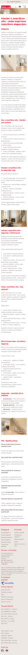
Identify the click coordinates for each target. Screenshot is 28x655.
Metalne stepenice (19, 539)
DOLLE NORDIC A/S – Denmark (9, 609)
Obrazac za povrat (6, 601)
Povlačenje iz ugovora (6, 592)
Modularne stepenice (6, 537)
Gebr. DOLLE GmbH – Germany (9, 614)
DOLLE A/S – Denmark (7, 616)
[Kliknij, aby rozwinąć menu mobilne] (24, 7)
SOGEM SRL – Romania (7, 638)
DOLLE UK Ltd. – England (7, 618)
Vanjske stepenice (5, 539)
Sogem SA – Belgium (6, 635)
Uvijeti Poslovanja (5, 589)
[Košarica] (20, 6)
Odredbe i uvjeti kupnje (7, 597)
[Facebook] (2, 650)
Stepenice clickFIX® (19, 532)
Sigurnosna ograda (6, 542)
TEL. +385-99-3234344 (14, 2)
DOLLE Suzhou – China (7, 631)
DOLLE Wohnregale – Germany (9, 642)
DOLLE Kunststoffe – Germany (9, 640)
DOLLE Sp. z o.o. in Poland (8, 621)
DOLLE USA (4, 623)
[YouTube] (7, 650)
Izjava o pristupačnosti (7, 599)
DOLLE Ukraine (5, 633)
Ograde (16, 541)
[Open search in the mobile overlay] (15, 7)
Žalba (2, 594)
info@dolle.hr (4, 564)
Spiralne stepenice (6, 535)
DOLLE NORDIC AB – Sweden (8, 611)
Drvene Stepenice (5, 532)
